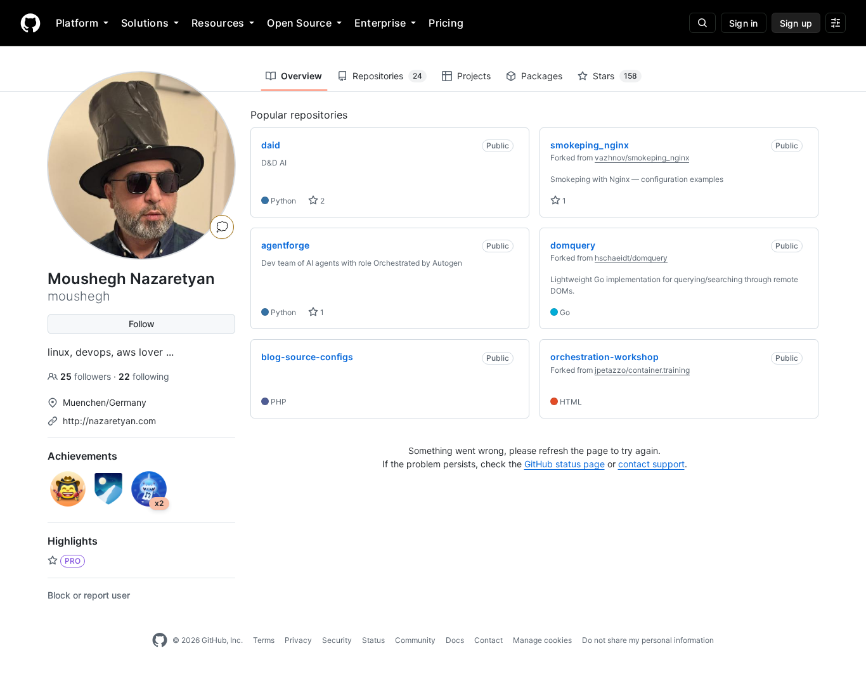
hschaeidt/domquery (631, 257)
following (144, 376)
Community (415, 640)
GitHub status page (564, 463)
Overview (301, 75)
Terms (264, 640)
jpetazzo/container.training (642, 370)
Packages (541, 75)
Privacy (298, 640)
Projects (474, 75)
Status (373, 640)
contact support (651, 463)
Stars (615, 75)
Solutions (145, 22)
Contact (488, 640)
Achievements (82, 456)
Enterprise (380, 22)
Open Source (299, 22)
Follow (142, 323)
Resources (217, 22)
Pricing (446, 22)
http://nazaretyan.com (109, 420)
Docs (455, 640)
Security (337, 640)
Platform (77, 22)
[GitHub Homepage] (159, 640)
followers (86, 376)
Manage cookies (542, 640)
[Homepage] (30, 23)
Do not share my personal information (648, 640)
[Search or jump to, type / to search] (702, 23)
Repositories (387, 75)
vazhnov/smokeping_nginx (642, 157)
